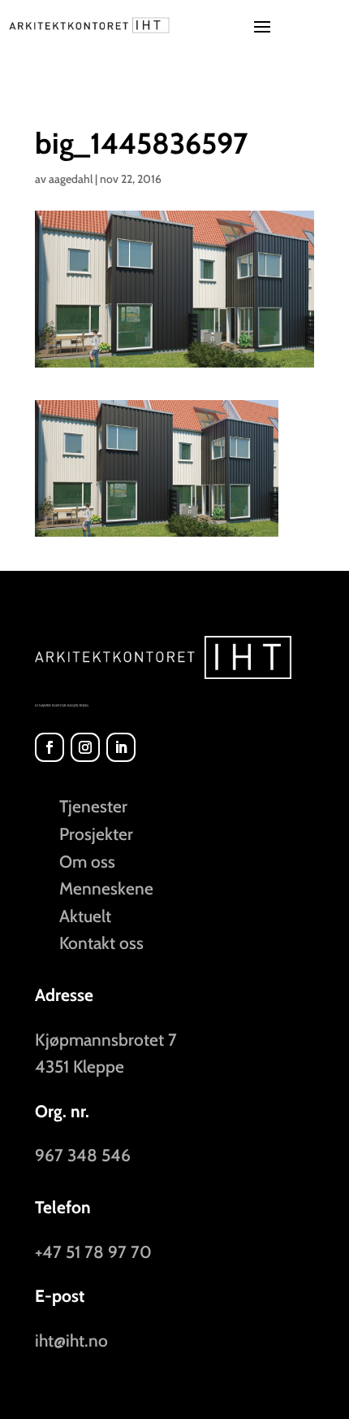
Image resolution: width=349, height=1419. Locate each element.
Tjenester (93, 806)
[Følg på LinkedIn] (121, 747)
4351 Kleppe (79, 1066)
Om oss (87, 861)
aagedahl (71, 179)
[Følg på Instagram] (85, 747)
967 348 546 (83, 1155)
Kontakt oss (101, 943)
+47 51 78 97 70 (93, 1252)
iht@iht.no (71, 1340)
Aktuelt (85, 916)
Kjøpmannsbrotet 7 (106, 1039)
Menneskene (106, 888)
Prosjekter (96, 834)
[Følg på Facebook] (49, 747)
